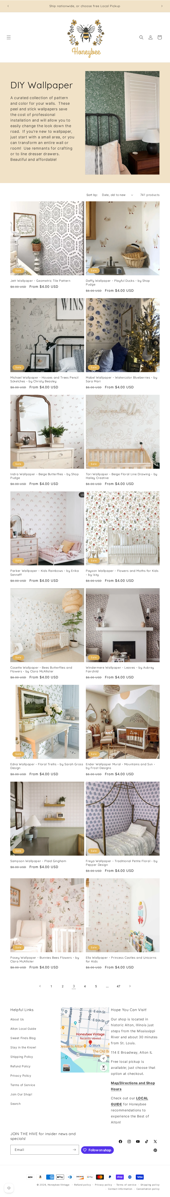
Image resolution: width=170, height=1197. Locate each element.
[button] (8, 37)
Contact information (120, 1188)
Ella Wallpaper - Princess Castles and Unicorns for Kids (121, 959)
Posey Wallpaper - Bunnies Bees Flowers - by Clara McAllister (44, 959)
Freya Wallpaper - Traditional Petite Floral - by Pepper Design (122, 863)
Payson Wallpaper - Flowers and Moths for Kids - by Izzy (122, 572)
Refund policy (82, 1184)
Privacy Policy (20, 1075)
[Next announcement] (161, 6)
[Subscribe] (74, 1150)
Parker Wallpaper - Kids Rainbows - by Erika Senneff (44, 572)
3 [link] (74, 986)
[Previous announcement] (8, 6)
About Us (17, 1019)
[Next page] (129, 986)
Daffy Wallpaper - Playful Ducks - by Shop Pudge (118, 282)
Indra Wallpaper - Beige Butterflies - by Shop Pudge (44, 476)
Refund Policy (20, 1066)
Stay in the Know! (23, 1047)
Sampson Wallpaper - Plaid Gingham (38, 861)
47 (118, 986)
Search (15, 1103)
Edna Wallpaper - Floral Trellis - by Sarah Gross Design (46, 766)
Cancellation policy (148, 1188)
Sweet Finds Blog (23, 1038)
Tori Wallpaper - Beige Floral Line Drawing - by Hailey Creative (121, 476)
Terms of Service (22, 1085)
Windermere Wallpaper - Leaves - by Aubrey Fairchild (120, 669)
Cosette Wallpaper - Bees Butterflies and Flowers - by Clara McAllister (41, 669)
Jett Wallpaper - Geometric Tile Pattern (40, 281)
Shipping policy (150, 1184)
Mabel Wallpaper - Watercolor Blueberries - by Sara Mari (121, 379)
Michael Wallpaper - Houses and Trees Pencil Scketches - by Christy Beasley (44, 379)
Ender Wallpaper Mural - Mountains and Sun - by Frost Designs (120, 766)
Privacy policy (103, 1184)
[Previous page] (40, 986)
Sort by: (92, 195)
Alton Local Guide (23, 1028)
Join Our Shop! (21, 1094)
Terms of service (126, 1184)
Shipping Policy (21, 1056)
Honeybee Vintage (58, 1184)
